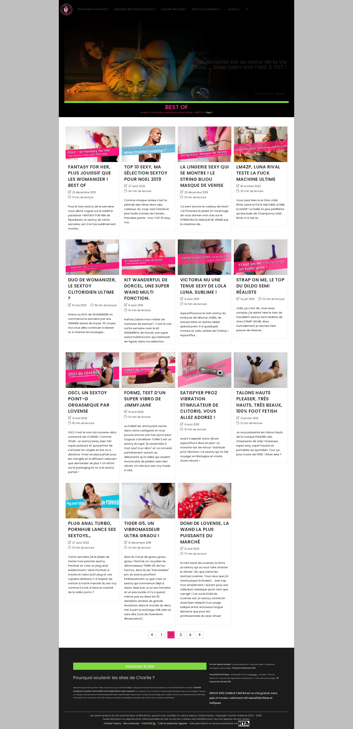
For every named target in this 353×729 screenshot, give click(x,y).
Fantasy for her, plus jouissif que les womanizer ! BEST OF (89, 176)
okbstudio (280, 93)
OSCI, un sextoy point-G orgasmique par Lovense (88, 402)
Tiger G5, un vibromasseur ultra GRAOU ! (142, 529)
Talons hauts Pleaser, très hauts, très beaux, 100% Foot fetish (259, 402)
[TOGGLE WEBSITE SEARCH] (247, 9)
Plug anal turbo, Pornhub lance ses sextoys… (92, 529)
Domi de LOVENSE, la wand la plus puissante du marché (204, 532)
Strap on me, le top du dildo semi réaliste (260, 286)
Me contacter (132, 723)
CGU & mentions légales (172, 723)
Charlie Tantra (112, 723)
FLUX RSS (147, 723)
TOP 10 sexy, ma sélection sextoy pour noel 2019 (145, 173)
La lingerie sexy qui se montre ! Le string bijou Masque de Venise (204, 176)
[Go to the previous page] (152, 635)
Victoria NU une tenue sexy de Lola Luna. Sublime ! (203, 286)
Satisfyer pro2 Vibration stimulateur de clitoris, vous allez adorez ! (199, 405)
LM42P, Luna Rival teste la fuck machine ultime (258, 173)
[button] (139, 666)
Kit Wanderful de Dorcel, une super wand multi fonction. (147, 289)
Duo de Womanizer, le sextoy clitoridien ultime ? (92, 289)
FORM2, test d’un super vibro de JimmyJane (145, 399)
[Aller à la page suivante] (199, 635)
